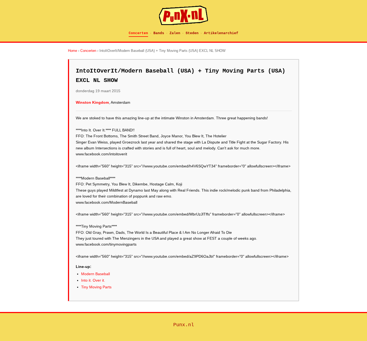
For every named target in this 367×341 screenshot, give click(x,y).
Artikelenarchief (221, 33)
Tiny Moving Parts (96, 287)
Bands (158, 33)
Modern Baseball (95, 274)
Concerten (138, 33)
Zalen (175, 33)
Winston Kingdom (92, 102)
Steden (192, 33)
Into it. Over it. (93, 280)
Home (72, 51)
